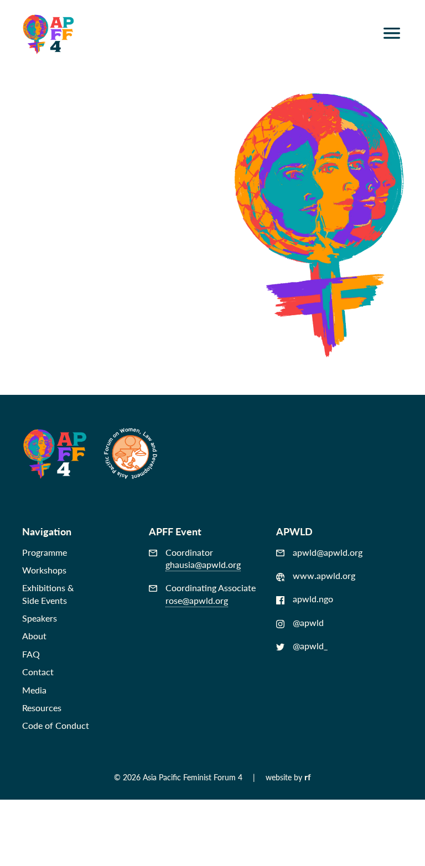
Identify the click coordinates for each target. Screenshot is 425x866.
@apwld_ (310, 646)
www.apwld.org (324, 576)
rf (307, 776)
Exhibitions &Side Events (48, 593)
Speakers (39, 618)
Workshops (44, 570)
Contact (38, 671)
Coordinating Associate (210, 594)
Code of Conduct (55, 725)
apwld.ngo (313, 599)
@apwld (308, 623)
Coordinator (203, 558)
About (34, 635)
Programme (44, 552)
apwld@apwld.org (327, 552)
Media (34, 690)
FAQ (31, 654)
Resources (41, 707)
